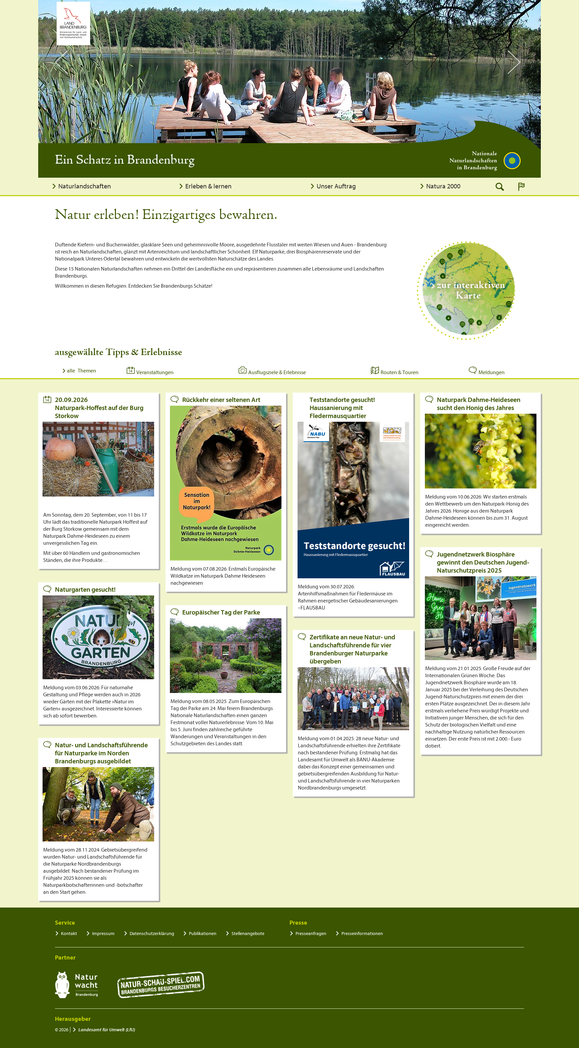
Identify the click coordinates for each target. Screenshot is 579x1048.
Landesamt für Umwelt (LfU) (106, 1030)
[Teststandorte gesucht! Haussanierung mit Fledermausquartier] (353, 500)
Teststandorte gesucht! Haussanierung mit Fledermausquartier (342, 408)
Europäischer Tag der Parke (221, 612)
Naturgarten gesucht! (85, 589)
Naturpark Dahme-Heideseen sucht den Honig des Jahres (478, 404)
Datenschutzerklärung (152, 933)
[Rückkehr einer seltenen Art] (226, 483)
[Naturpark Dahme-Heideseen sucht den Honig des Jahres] (480, 451)
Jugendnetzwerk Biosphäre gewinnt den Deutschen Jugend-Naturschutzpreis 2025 (483, 562)
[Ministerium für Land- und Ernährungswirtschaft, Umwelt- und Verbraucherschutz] (73, 23)
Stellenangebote (248, 933)
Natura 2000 (443, 186)
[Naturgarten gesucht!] (98, 637)
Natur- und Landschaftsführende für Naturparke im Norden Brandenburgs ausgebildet (101, 753)
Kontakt (69, 933)
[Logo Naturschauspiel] (161, 985)
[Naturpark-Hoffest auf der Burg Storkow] (98, 459)
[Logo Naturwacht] (76, 985)
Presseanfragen (311, 933)
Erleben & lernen (208, 186)
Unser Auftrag (336, 186)
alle (81, 371)
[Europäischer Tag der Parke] (226, 655)
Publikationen (202, 933)
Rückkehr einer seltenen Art (221, 400)
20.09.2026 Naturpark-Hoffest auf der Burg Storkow (99, 408)
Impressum (103, 933)
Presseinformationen (362, 933)
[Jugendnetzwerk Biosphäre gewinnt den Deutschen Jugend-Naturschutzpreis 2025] (480, 618)
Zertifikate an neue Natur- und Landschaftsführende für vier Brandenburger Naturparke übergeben (352, 649)
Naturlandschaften (84, 186)
